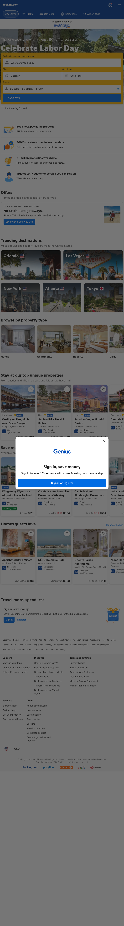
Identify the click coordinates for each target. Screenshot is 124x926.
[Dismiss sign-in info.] (104, 441)
